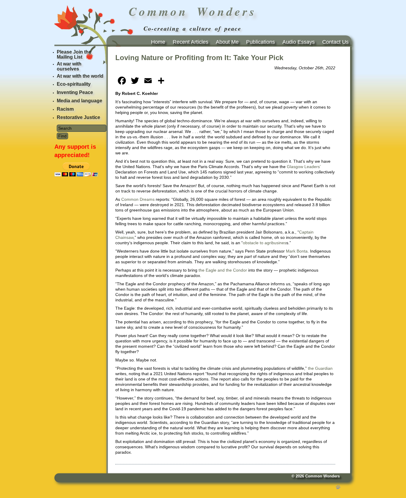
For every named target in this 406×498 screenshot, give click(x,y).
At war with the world (80, 76)
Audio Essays (298, 42)
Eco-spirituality (74, 84)
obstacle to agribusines (264, 242)
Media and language (79, 100)
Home (158, 42)
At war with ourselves (69, 66)
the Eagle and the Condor (223, 270)
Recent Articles (190, 42)
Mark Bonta (297, 251)
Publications (260, 42)
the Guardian (320, 368)
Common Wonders (322, 476)
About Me (227, 42)
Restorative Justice (78, 117)
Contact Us (335, 42)
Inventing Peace (75, 92)
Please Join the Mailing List (74, 54)
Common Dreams (138, 199)
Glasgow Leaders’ (303, 166)
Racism (65, 109)
